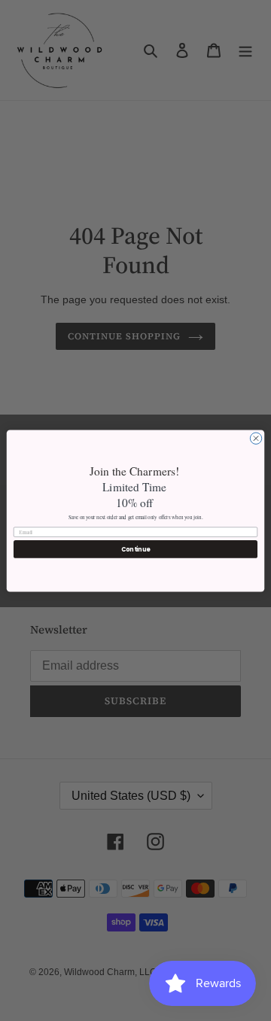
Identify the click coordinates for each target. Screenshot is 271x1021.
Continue (135, 549)
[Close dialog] (255, 437)
